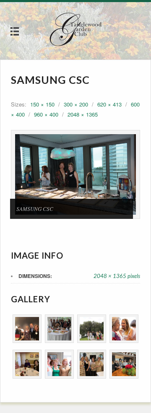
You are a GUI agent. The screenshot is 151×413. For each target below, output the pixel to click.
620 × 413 (109, 104)
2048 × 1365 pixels (117, 276)
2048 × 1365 (83, 114)
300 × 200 (76, 104)
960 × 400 (46, 114)
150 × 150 (42, 104)
